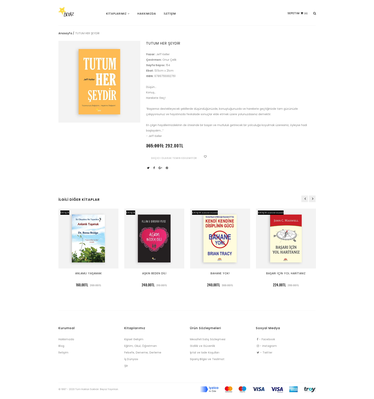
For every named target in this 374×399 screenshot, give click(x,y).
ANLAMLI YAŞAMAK (88, 273)
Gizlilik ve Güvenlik (202, 346)
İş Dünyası (131, 359)
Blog (61, 346)
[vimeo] (167, 168)
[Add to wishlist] (205, 157)
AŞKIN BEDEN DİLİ (154, 273)
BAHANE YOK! (220, 273)
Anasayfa (65, 33)
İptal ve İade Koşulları (204, 352)
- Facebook (266, 339)
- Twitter (266, 352)
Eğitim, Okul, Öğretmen (140, 346)
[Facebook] (154, 168)
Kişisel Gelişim (134, 339)
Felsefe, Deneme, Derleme (142, 352)
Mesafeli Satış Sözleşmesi (207, 339)
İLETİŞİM (170, 14)
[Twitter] (149, 168)
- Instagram (268, 346)
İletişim (63, 352)
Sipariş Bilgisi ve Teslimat (207, 359)
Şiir (126, 366)
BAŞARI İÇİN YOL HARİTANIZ (286, 273)
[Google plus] (161, 168)
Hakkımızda (66, 339)
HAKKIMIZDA (146, 14)
